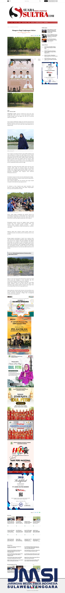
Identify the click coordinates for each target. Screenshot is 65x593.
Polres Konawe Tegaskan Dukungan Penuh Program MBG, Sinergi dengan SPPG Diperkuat (36, 540)
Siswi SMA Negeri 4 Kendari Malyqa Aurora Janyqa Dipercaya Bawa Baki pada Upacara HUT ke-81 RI (19, 531)
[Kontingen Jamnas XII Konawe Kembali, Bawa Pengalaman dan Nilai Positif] (11, 518)
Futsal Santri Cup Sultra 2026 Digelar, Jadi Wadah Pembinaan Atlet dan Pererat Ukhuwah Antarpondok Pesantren (28, 540)
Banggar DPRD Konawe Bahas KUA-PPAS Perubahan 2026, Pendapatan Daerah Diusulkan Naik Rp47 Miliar (51, 31)
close (33, 564)
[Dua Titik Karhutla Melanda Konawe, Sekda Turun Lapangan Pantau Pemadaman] (44, 40)
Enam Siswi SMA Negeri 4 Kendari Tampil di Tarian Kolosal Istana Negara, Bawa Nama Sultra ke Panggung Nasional (10, 531)
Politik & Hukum (24, 22)
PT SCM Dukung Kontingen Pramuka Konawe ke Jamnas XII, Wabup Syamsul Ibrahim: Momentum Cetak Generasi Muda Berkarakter (19, 522)
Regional (19, 22)
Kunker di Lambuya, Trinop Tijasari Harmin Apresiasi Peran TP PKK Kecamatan (51, 55)
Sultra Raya (15, 22)
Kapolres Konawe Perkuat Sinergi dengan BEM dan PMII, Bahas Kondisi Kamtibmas (36, 531)
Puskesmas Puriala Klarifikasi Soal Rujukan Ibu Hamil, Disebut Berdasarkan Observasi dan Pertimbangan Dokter (28, 522)
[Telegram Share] (37, 35)
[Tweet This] (36, 35)
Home (9, 22)
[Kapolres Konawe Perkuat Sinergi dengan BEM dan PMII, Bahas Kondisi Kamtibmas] (36, 527)
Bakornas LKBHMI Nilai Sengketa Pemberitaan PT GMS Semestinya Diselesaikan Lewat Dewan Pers (52, 35)
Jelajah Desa (32, 22)
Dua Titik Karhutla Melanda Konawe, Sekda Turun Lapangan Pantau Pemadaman (52, 40)
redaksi (18, 32)
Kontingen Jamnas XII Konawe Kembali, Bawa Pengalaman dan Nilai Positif (10, 522)
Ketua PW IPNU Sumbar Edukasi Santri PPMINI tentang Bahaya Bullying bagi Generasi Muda (28, 531)
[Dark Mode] (57, 1)
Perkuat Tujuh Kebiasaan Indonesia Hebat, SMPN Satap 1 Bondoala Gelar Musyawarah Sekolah (19, 540)
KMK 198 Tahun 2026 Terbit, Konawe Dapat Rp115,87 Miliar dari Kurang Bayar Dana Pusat (10, 540)
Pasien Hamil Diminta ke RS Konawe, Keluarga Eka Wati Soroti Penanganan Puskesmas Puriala (36, 522)
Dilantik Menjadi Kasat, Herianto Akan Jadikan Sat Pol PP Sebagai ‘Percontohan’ (50, 59)
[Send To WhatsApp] (39, 35)
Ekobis (29, 22)
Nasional (12, 22)
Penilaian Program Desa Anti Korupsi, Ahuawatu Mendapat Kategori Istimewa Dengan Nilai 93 (50, 52)
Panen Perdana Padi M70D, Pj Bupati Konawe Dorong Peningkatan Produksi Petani (50, 47)
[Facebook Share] (34, 35)
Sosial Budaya (46, 22)
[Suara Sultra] (32, 11)
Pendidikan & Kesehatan (39, 22)
